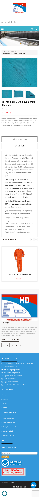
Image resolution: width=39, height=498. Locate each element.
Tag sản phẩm (19, 146)
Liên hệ (4, 407)
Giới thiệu (5, 399)
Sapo (12, 482)
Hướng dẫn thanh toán (8, 422)
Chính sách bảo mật (8, 435)
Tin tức (4, 403)
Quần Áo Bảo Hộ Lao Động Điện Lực (19, 274)
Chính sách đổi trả (7, 431)
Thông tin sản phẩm (19, 139)
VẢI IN (12, 51)
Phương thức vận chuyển (9, 427)
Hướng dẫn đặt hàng (8, 418)
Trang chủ (6, 51)
